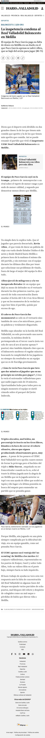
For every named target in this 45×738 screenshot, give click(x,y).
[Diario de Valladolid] (22, 8)
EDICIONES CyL (38, 1)
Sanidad (22, 679)
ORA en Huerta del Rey (16, 3)
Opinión (22, 692)
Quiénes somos (22, 642)
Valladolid (5, 16)
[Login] (42, 8)
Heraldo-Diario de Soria (22, 710)
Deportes (38, 16)
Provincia (15, 16)
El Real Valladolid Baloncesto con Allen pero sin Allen (29, 162)
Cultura (22, 674)
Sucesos (22, 682)
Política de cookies (33, 732)
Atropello (33, 3)
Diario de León (22, 705)
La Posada (22, 684)
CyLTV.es (22, 713)
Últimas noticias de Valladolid (22, 695)
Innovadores (22, 690)
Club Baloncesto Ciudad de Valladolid (17, 609)
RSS (22, 649)
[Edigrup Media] (22, 724)
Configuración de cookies (22, 735)
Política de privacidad (20, 732)
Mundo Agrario (22, 687)
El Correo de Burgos (22, 708)
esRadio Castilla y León (22, 715)
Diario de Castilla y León (22, 702)
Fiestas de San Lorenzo (22, 677)
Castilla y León (22, 672)
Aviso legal (9, 732)
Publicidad (22, 644)
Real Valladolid (27, 16)
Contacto (22, 647)
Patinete (26, 3)
